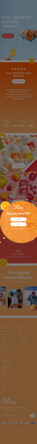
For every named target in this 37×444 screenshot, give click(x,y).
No (18, 224)
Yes (18, 219)
